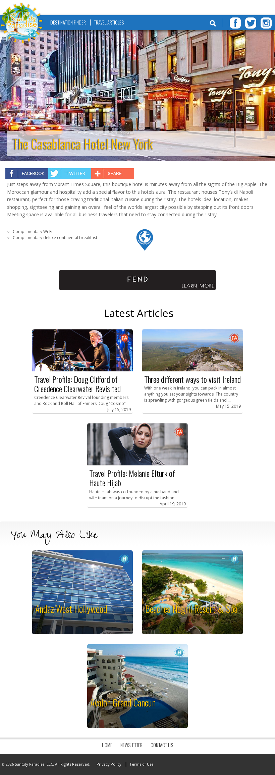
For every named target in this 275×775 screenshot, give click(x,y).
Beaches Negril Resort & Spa (191, 609)
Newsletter (131, 744)
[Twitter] (250, 23)
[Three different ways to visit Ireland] (192, 370)
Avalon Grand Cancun (123, 702)
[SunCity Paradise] (22, 24)
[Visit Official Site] (145, 250)
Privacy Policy (109, 764)
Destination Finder (68, 22)
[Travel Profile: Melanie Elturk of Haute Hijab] (137, 464)
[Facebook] (235, 23)
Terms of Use (141, 764)
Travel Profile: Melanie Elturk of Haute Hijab (132, 478)
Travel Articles (109, 22)
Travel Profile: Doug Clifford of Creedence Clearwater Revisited (77, 384)
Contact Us (162, 744)
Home (107, 744)
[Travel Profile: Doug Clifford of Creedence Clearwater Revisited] (82, 370)
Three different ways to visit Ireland (192, 379)
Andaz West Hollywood (71, 609)
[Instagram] (266, 23)
